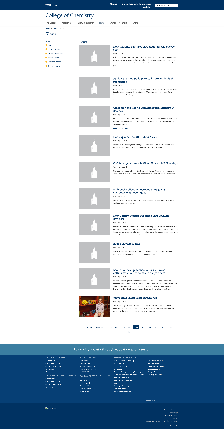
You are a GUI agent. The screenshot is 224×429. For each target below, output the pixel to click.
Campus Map (153, 372)
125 (117, 327)
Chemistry (114, 4)
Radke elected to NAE (127, 243)
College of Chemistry (70, 15)
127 (130, 327)
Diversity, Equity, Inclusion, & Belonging (128, 372)
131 (156, 327)
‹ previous (100, 327)
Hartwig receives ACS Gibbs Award (135, 137)
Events (113, 23)
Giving (135, 23)
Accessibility (173, 413)
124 (110, 327)
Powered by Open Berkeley (168, 410)
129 (143, 327)
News (102, 23)
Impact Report (54, 57)
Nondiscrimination (171, 415)
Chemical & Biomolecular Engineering (136, 4)
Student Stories (54, 66)
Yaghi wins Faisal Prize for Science (135, 298)
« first (90, 327)
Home (48, 28)
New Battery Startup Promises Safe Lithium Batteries (141, 217)
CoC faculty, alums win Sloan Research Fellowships (145, 163)
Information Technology (123, 380)
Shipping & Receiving (121, 386)
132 (163, 327)
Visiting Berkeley (155, 375)
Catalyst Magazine (55, 53)
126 (124, 327)
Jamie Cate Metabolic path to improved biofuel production (143, 80)
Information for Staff (121, 377)
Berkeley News (154, 363)
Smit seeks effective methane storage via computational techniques (139, 191)
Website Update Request (123, 391)
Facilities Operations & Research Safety (129, 375)
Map (47, 372)
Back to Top (174, 426)
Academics (67, 23)
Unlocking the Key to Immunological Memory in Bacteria (143, 109)
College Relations (120, 366)
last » (131, 332)
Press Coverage (54, 49)
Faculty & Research (85, 23)
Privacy (175, 418)
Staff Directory (120, 389)
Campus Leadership (156, 366)
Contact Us (118, 369)
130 (150, 327)
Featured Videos (54, 62)
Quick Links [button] (145, 7)
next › (172, 327)
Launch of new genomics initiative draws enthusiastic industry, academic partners (139, 271)
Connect (123, 23)
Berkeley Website (155, 361)
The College (51, 23)
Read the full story (121, 128)
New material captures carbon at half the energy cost (144, 48)
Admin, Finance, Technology (124, 361)
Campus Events (154, 369)
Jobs (115, 383)
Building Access (119, 363)
